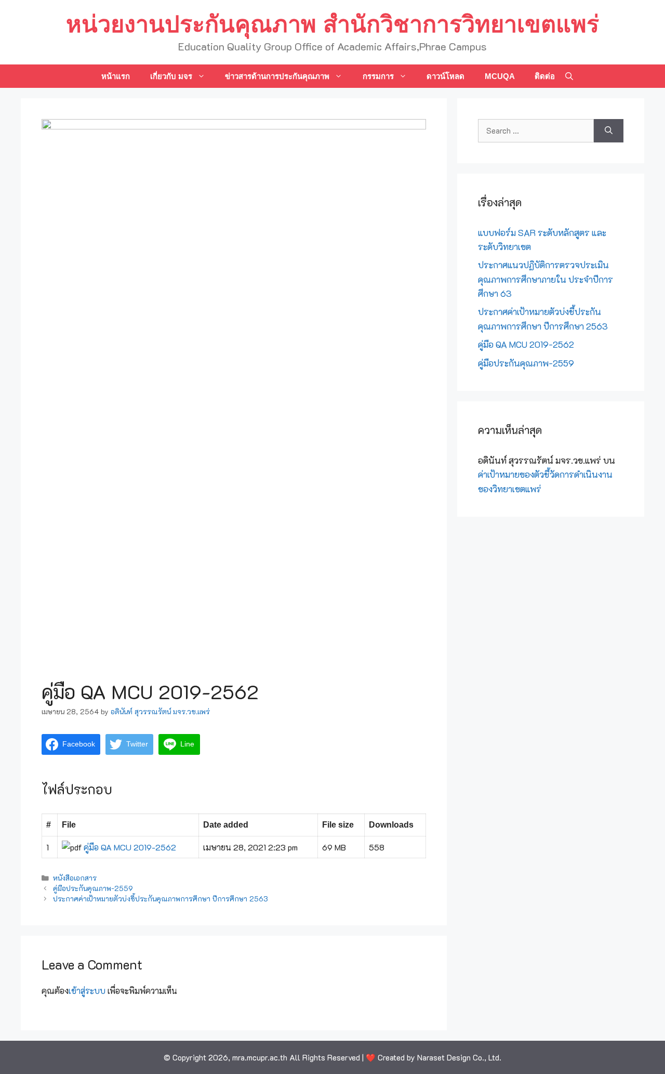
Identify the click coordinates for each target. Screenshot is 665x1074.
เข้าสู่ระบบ (87, 990)
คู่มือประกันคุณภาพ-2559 (93, 888)
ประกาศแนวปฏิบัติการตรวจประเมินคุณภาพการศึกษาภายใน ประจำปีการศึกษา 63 (545, 278)
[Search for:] (536, 130)
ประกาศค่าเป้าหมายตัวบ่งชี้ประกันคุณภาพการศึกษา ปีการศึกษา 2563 (160, 898)
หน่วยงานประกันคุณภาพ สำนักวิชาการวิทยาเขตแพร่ (332, 24)
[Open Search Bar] (569, 76)
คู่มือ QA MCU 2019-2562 (130, 847)
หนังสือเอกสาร (75, 877)
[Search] (608, 130)
